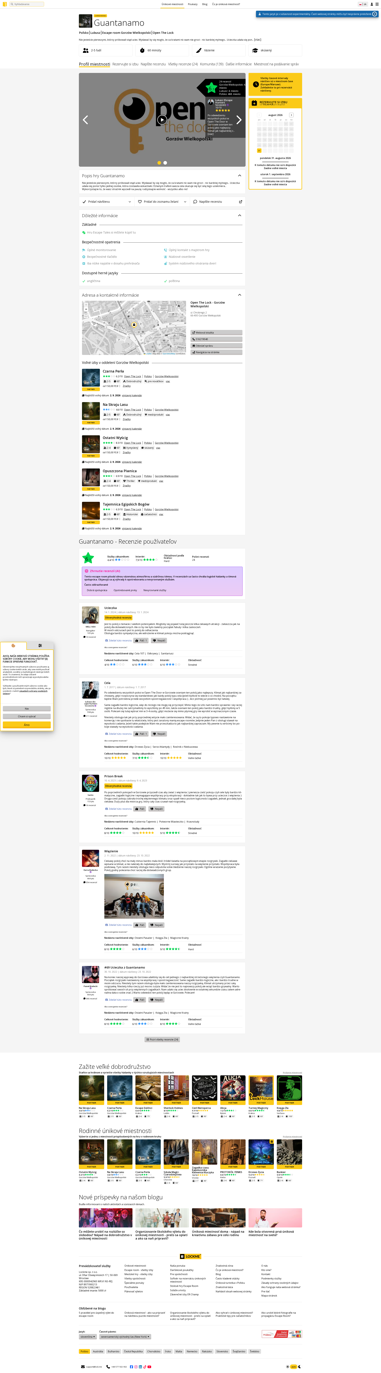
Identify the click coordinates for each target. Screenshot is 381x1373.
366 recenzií (91, 999)
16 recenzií (90, 805)
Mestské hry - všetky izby (138, 1274)
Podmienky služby (271, 1278)
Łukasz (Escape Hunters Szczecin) (223, 103)
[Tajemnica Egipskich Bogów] (91, 511)
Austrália (98, 1351)
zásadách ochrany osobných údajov (25, 692)
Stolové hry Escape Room (184, 1286)
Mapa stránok (269, 1295)
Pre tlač (265, 1291)
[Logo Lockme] (4, 4)
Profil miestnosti (94, 64)
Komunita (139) (211, 64)
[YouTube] (149, 1367)
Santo (90, 795)
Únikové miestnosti (172, 4)
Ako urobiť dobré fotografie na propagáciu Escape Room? (278, 1314)
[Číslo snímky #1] (159, 163)
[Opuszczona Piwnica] (91, 477)
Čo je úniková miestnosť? (226, 4)
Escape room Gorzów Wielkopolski (126, 33)
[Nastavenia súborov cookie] (40, 646)
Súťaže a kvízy (178, 1290)
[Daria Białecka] (90, 858)
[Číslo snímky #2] (165, 163)
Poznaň (195, 1113)
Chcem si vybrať (27, 716)
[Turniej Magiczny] (261, 1088)
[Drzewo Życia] (261, 1152)
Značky (127, 386)
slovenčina (86, 1336)
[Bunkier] (289, 1152)
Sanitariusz (167, 653)
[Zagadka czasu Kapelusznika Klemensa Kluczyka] (204, 1152)
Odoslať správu (204, 345)
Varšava (280, 1113)
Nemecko (192, 1351)
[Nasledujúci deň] (291, 115)
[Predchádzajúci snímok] (85, 119)
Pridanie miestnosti (292, 1072)
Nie (27, 708)
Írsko (168, 1351)
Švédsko (254, 1351)
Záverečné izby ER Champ (184, 1294)
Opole (279, 1177)
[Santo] (90, 783)
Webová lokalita (204, 332)
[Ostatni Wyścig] (91, 444)
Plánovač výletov (133, 1291)
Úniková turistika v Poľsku (230, 1282)
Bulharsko (113, 1351)
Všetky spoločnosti (134, 1278)
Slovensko (222, 1351)
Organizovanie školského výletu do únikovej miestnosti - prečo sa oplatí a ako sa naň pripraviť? (190, 1315)
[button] (86, 305)
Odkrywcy (152, 653)
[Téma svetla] (287, 1367)
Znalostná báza (224, 1287)
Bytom (223, 1113)
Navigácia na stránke (207, 352)
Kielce (223, 1177)
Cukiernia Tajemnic (145, 821)
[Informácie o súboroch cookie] (13, 646)
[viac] (257, 40)
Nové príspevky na (121, 1197)
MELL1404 (90, 626)
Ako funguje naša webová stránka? (280, 1287)
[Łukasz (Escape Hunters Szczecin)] (90, 690)
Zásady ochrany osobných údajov (279, 1282)
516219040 (201, 339)
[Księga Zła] (289, 1088)
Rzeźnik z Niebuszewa (185, 746)
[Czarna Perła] (91, 378)
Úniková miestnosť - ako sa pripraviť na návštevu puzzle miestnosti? (144, 1314)
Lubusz (95, 33)
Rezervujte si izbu (125, 64)
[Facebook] (131, 1367)
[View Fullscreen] (86, 316)
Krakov (138, 1113)
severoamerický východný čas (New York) (124, 1336)
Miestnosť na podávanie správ (276, 64)
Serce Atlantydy (161, 746)
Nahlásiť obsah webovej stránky (234, 1291)
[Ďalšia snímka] (238, 119)
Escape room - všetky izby (138, 1270)
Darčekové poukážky (181, 1270)
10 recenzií (90, 637)
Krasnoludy (193, 821)
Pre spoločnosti (179, 1274)
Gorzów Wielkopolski (166, 376)
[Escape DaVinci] (148, 1088)
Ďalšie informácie (239, 64)
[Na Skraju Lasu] (91, 411)
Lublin (166, 1113)
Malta (179, 1351)
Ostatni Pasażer (143, 937)
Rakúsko (207, 1351)
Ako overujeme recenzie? (115, 647)
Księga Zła (161, 937)
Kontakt (265, 1274)
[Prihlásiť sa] (372, 4)
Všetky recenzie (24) (183, 64)
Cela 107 (139, 653)
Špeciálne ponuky (134, 1282)
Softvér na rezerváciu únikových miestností (188, 1280)
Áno (27, 725)
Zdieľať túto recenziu (120, 640)
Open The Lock (163, 33)
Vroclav (195, 1178)
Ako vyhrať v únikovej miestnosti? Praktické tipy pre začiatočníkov (234, 1314)
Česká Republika (133, 1351)
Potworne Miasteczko (171, 821)
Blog (204, 4)
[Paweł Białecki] (90, 974)
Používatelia (131, 1287)
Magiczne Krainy (179, 937)
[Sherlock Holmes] (176, 1088)
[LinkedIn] (140, 1367)
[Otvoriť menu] (377, 4)
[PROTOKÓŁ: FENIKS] (233, 1152)
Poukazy (192, 4)
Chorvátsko (153, 1351)
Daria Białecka (91, 870)
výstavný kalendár (132, 395)
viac (168, 381)
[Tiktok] (145, 1367)
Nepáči (161, 640)
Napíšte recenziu (153, 64)
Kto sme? (266, 1270)
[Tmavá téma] (300, 1367)
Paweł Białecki (91, 986)
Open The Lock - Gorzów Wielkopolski (207, 304)
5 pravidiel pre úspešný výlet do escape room (96, 1314)
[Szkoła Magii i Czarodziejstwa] (176, 1152)
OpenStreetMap (169, 353)
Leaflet (148, 353)
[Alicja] (233, 1088)
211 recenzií (91, 716)
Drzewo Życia (142, 746)
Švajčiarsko (239, 1351)
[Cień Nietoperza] (204, 1088)
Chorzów (168, 1180)
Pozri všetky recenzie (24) (163, 1039)
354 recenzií (91, 882)
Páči (143, 640)
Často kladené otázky (227, 1278)
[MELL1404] (90, 615)
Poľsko (84, 33)
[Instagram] (136, 1367)
